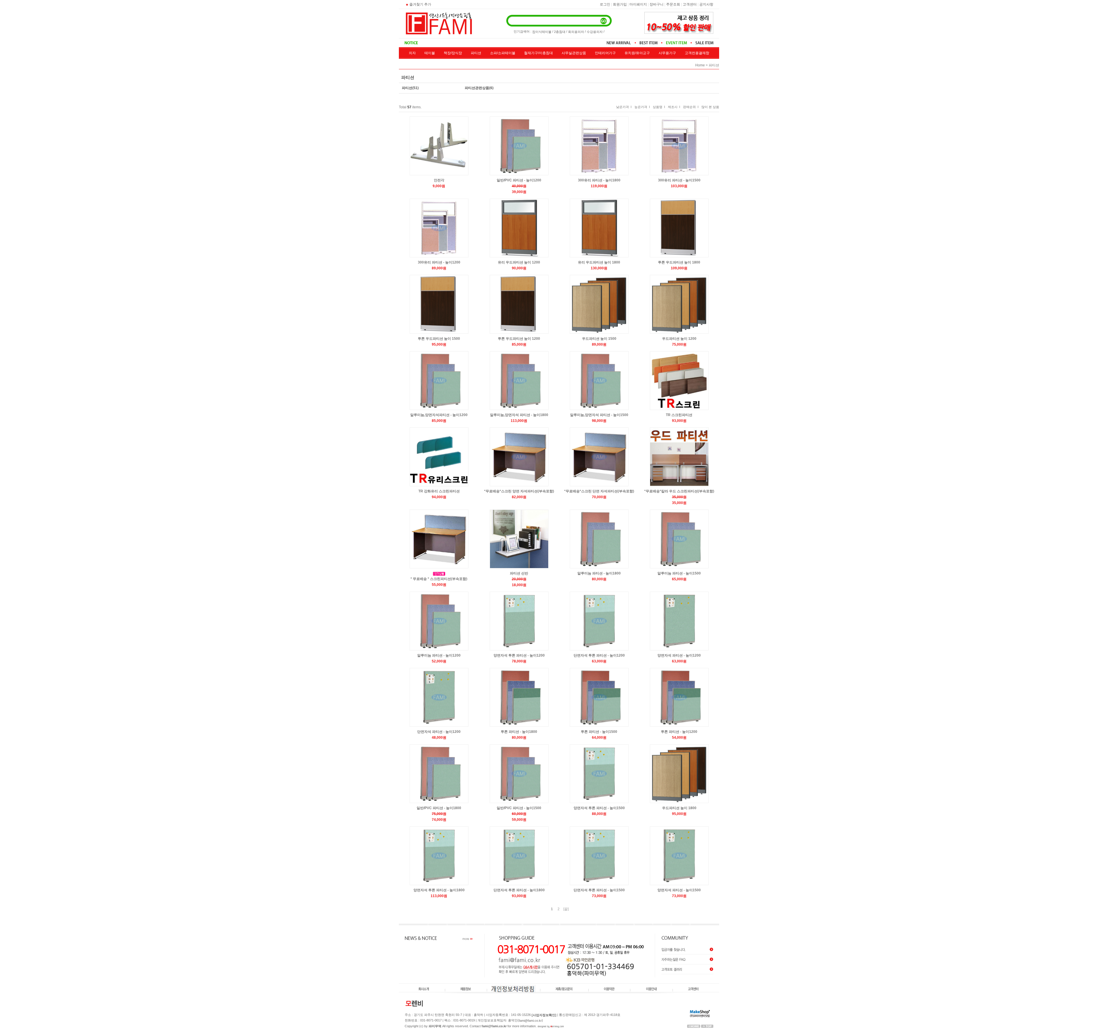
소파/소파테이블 (502, 53)
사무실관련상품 (574, 53)
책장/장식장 (453, 53)
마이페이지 (638, 4)
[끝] (566, 909)
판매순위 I (690, 107)
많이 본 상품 (710, 107)
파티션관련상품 (477, 88)
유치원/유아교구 (637, 53)
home (700, 65)
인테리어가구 (605, 53)
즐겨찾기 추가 (420, 4)
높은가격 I (642, 107)
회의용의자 (576, 31)
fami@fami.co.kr (530, 1021)
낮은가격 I (623, 107)
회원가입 (620, 4)
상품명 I (659, 107)
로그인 (605, 4)
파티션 (476, 53)
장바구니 (657, 4)
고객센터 (690, 4)
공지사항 (706, 4)
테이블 (429, 53)
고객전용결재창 (697, 53)
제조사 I (674, 107)
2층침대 (559, 31)
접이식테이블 (541, 31)
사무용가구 (667, 53)
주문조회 (673, 4)
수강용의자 (595, 31)
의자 (412, 53)
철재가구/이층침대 (538, 53)
